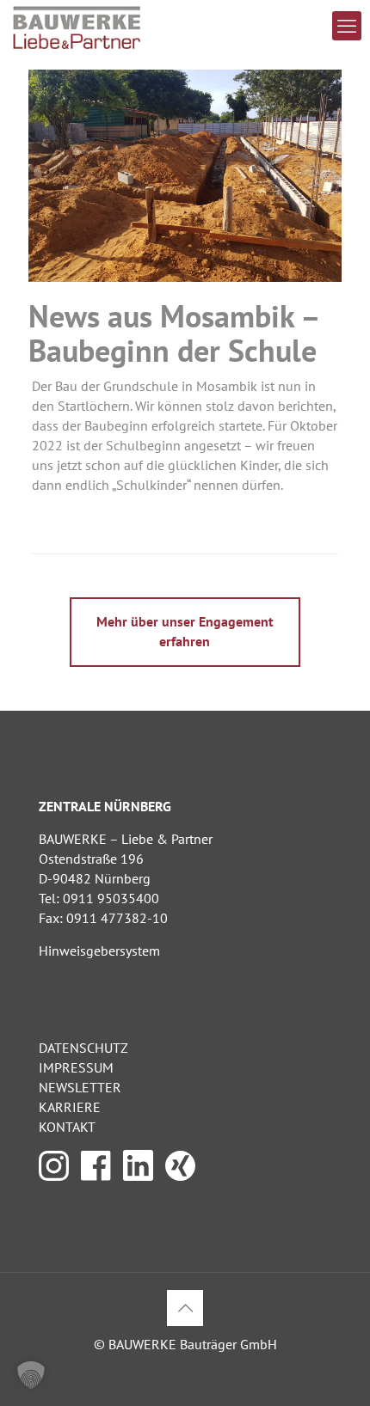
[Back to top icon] (185, 1308)
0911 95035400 (111, 898)
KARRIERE (70, 1107)
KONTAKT (67, 1126)
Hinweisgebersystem (99, 950)
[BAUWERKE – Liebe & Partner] (77, 25)
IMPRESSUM (76, 1067)
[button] (31, 1375)
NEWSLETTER (80, 1087)
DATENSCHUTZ (83, 1047)
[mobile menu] (346, 25)
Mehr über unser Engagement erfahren (185, 631)
